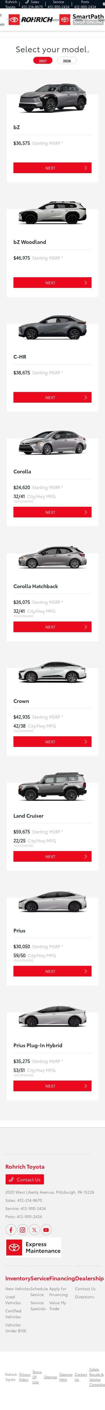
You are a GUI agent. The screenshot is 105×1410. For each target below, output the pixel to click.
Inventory (18, 1278)
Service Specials (38, 1305)
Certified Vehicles (13, 1313)
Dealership (89, 1278)
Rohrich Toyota (11, 1377)
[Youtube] (46, 1229)
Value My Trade (57, 1305)
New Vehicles (18, 1288)
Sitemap (50, 1376)
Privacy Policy (24, 1377)
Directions (84, 1296)
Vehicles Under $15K (16, 1327)
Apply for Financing (58, 1291)
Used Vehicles (13, 1299)
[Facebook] (11, 1229)
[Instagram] (22, 1229)
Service (40, 1278)
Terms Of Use (37, 1376)
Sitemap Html (66, 1377)
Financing (62, 1278)
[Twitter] (34, 1229)
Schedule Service (39, 1291)
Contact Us (28, 1179)
